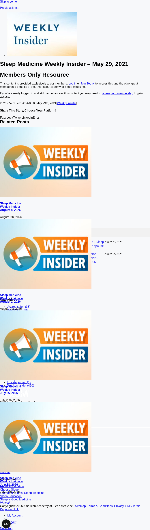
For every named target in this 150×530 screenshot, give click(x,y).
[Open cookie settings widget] (6, 523)
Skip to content (9, 1)
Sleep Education (11, 496)
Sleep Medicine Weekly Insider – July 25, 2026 (11, 390)
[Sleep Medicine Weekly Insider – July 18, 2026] (45, 470)
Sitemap (80, 506)
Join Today (87, 83)
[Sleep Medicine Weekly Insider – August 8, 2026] (45, 196)
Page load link (9, 509)
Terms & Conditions (100, 506)
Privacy (119, 506)
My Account (14, 515)
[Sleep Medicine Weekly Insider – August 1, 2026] (45, 287)
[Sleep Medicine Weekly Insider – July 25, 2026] (45, 379)
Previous (6, 7)
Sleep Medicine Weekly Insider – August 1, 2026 (11, 298)
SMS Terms (132, 506)
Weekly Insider (66, 103)
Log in (72, 83)
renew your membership (117, 93)
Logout (11, 522)
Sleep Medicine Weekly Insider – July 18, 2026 (11, 481)
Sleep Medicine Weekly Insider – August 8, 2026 (11, 207)
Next (15, 7)
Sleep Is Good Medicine (15, 499)
